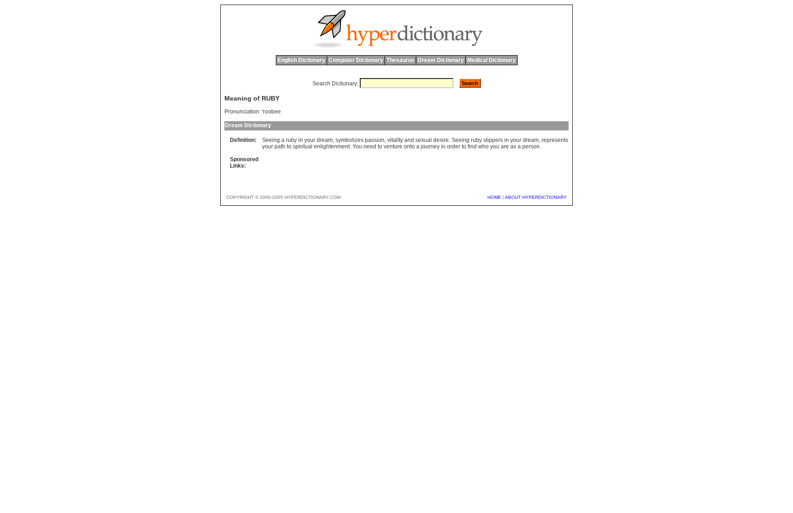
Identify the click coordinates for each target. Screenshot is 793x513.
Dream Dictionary (441, 60)
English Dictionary (301, 60)
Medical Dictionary (491, 60)
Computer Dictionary (356, 60)
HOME (494, 197)
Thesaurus (400, 60)
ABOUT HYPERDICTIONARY (536, 197)
